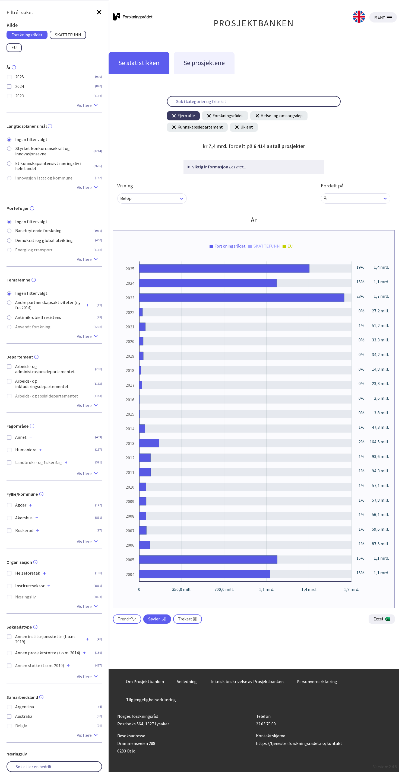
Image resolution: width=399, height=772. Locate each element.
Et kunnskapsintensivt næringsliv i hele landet (48, 166)
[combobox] (120, 198)
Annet (21, 437)
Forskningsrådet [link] (27, 34)
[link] (359, 17)
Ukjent (246, 127)
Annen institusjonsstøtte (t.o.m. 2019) (45, 639)
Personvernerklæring (317, 681)
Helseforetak (27, 573)
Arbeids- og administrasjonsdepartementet (45, 369)
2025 (19, 76)
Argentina (24, 706)
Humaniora (25, 449)
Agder (20, 505)
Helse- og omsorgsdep (282, 115)
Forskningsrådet (228, 115)
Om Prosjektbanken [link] (145, 681)
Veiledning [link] (187, 681)
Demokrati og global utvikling (44, 240)
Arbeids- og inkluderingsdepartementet (42, 384)
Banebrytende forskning (38, 230)
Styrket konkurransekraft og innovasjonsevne (42, 151)
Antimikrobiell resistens (38, 317)
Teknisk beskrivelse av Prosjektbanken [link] (247, 681)
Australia (23, 716)
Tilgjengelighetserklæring (151, 699)
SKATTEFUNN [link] (68, 34)
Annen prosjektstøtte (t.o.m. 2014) (47, 652)
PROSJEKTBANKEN (254, 23)
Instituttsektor (30, 585)
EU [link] (14, 47)
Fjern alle (186, 115)
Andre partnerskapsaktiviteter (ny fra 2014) (48, 305)
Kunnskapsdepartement (200, 127)
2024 (19, 86)
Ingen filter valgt (31, 139)
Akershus (24, 517)
